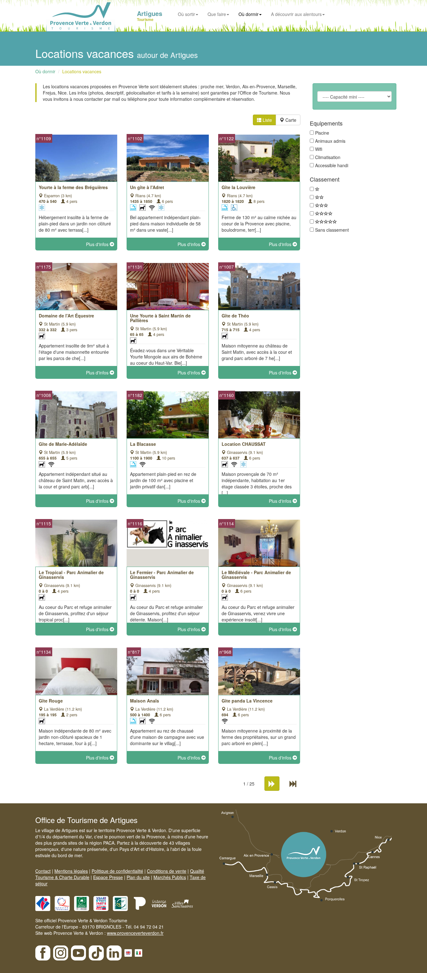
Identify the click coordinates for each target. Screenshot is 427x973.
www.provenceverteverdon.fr (135, 933)
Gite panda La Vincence (247, 701)
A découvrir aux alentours (296, 14)
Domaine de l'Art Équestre (66, 315)
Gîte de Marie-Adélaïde (63, 444)
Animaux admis (330, 141)
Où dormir (249, 14)
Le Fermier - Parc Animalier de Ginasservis (162, 574)
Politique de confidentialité (117, 871)
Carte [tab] (290, 120)
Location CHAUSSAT (244, 444)
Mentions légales (71, 871)
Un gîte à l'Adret (147, 187)
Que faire (217, 14)
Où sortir (186, 14)
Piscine (322, 133)
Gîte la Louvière (238, 187)
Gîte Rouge (51, 701)
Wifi (318, 149)
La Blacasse (143, 444)
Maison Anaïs (144, 701)
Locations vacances (81, 71)
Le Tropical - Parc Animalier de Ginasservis (71, 574)
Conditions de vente (166, 871)
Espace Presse (108, 877)
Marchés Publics (169, 877)
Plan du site (138, 877)
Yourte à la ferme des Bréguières (73, 187)
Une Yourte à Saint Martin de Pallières (160, 317)
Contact (43, 871)
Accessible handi (331, 165)
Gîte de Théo (235, 315)
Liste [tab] (266, 120)
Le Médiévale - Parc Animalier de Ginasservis (256, 574)
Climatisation (327, 157)
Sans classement (332, 230)
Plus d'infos (98, 244)
